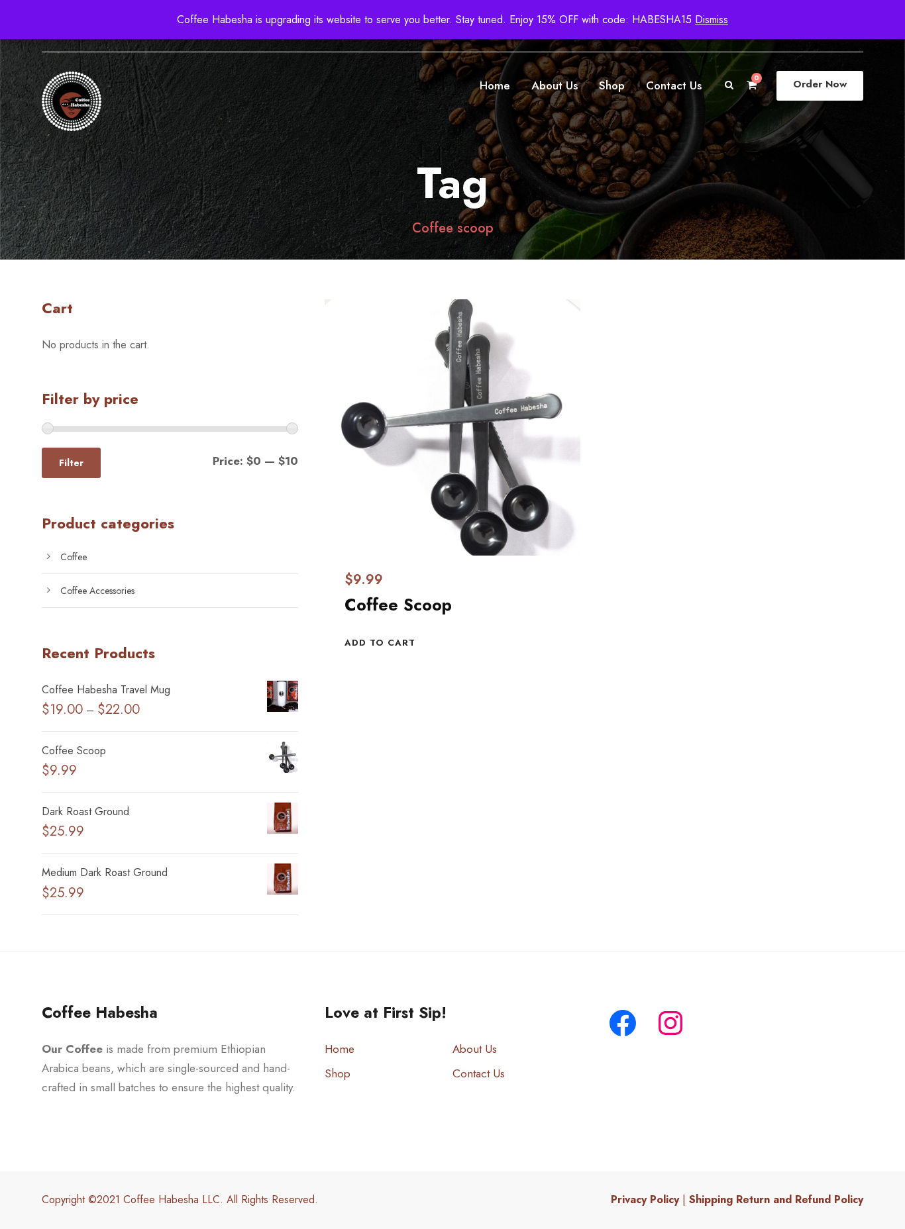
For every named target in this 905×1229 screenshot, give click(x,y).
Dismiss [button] (711, 19)
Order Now (820, 84)
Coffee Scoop (398, 604)
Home (495, 85)
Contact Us (674, 85)
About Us (554, 85)
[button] (380, 642)
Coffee (73, 557)
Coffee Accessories (97, 590)
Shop (612, 85)
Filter (71, 462)
